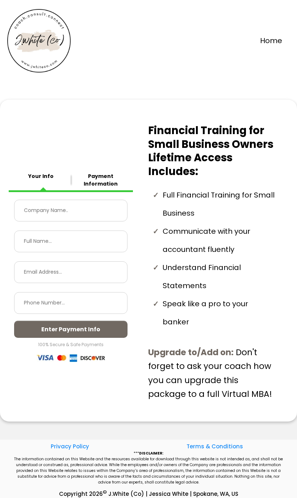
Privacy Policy (70, 446)
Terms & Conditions (215, 446)
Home (271, 41)
